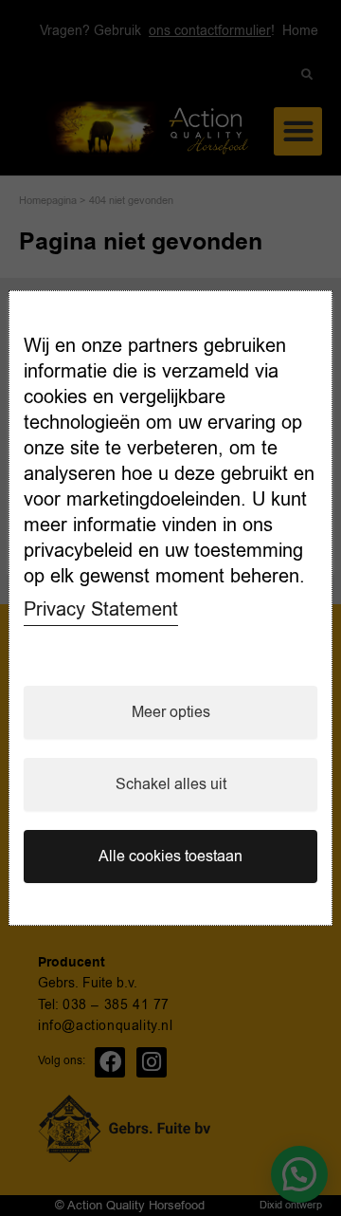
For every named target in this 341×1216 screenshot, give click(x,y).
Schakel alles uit (171, 784)
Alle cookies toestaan (170, 856)
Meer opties (171, 712)
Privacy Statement (101, 609)
